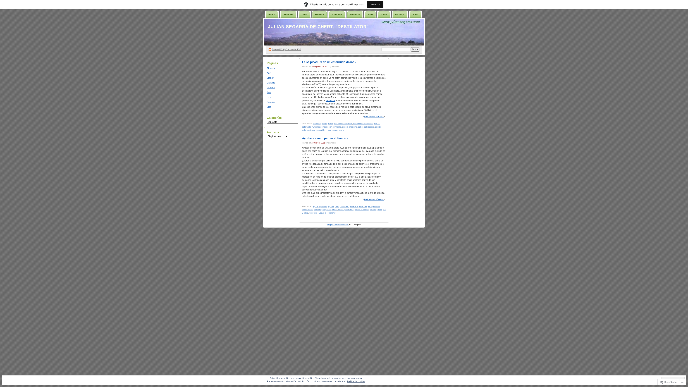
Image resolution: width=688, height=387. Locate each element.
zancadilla (320, 130)
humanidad (316, 127)
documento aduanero (343, 124)
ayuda (315, 206)
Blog (415, 14)
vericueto (311, 130)
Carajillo (337, 14)
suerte (378, 127)
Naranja (400, 14)
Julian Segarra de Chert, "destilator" (318, 26)
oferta (334, 210)
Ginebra (355, 14)
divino (330, 124)
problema (353, 127)
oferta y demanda (345, 210)
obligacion (326, 210)
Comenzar (375, 4)
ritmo (380, 210)
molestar (317, 210)
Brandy (319, 14)
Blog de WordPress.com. (338, 225)
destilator (330, 100)
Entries (278, 49)
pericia (345, 127)
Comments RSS (293, 49)
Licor (384, 14)
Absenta (288, 14)
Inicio (271, 14)
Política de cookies (356, 381)
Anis (304, 14)
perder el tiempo (362, 210)
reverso (373, 210)
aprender (317, 124)
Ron (370, 14)
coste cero (344, 206)
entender (363, 206)
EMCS (377, 124)
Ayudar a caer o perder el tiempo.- (325, 138)
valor (304, 130)
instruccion (327, 127)
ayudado (323, 206)
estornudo (306, 127)
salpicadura (369, 127)
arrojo (324, 124)
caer (337, 206)
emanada (354, 206)
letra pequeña (374, 206)
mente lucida (307, 210)
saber (360, 127)
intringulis (337, 127)
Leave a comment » (335, 130)
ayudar (331, 206)
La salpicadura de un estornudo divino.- (329, 62)
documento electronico (363, 124)
